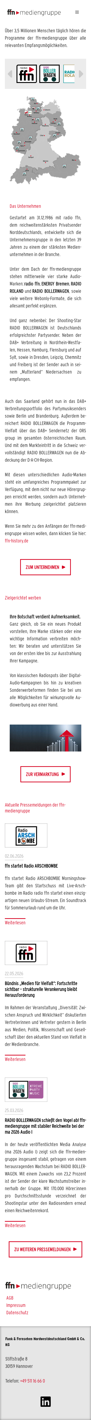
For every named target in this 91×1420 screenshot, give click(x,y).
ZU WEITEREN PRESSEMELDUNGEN (42, 1249)
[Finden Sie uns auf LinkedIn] (45, 1402)
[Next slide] (80, 74)
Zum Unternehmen (42, 567)
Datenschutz (17, 1312)
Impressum (15, 1305)
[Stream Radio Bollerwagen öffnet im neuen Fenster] (49, 74)
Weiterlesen (15, 922)
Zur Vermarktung (42, 774)
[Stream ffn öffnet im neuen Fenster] (27, 74)
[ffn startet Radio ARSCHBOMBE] (26, 835)
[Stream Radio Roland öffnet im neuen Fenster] (72, 74)
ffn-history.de (16, 540)
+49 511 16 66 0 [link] (32, 1381)
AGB (9, 1298)
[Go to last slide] (11, 74)
